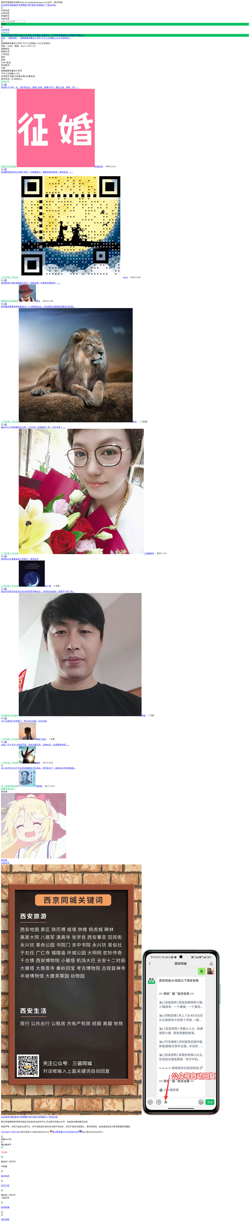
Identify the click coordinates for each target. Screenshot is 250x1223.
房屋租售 (63, 35)
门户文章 (27, 35)
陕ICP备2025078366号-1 (92, 1132)
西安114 (80, 35)
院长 (135, 422)
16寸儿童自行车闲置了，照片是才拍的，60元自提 (24, 721)
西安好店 (10, 35)
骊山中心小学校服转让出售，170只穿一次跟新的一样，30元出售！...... (33, 427)
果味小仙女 (41, 739)
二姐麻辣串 (149, 553)
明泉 (144, 715)
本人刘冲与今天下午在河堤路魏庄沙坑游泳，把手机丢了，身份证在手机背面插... (38, 768)
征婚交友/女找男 (8, 166)
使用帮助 (23, 5)
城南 (38, 763)
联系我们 (40, 5)
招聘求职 (12, 38)
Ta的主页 (5, 863)
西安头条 (19, 35)
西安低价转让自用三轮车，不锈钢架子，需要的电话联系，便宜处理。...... (37, 172)
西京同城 (25, 1132)
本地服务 (72, 35)
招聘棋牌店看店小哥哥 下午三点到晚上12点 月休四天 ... (45, 38)
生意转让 (45, 35)
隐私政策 (14, 5)
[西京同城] (2, 8)
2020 (13, 1132)
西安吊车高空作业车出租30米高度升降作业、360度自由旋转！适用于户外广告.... (38, 591)
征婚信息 (99, 166)
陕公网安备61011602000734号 (65, 1132)
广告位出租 (50, 5)
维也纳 (39, 786)
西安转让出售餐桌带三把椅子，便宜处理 (20, 559)
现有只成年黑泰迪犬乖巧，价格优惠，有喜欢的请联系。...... (30, 283)
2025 (18, 1132)
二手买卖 (54, 35)
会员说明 (5, 5)
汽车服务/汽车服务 (9, 715)
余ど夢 (48, 586)
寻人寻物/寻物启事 (9, 786)
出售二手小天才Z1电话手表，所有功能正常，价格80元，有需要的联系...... (35, 745)
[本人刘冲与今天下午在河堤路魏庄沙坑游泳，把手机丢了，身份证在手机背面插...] (2, 765)
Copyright (5, 1132)
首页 (3, 35)
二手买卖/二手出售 (9, 277)
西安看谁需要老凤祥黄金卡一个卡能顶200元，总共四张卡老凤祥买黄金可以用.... (38, 306)
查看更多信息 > (8, 789)
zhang (125, 277)
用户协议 (32, 5)
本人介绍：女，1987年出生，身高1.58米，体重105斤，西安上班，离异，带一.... (40, 87)
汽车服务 (36, 35)
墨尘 (38, 301)
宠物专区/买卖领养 (9, 301)
